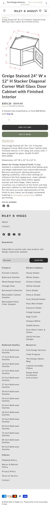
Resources (31, 345)
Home (4, 17)
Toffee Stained (33, 286)
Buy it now (25, 134)
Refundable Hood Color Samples (10, 302)
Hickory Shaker (33, 281)
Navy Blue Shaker (34, 303)
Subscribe (38, 260)
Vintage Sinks (8, 286)
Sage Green (31, 316)
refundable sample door (23, 195)
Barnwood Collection (12, 290)
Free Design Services (36, 350)
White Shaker (32, 277)
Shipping (5, 106)
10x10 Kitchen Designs (33, 337)
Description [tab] (8, 140)
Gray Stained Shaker (36, 299)
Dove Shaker (32, 290)
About (5, 222)
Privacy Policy (9, 471)
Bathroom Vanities (11, 277)
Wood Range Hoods (11, 281)
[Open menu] (4, 10)
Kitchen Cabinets (10, 273)
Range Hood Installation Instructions (32, 375)
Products (6, 268)
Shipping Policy (9, 460)
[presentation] (3, 2)
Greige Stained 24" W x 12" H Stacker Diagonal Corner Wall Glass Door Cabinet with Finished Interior (24, 21)
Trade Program (33, 354)
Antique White (33, 321)
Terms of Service (10, 476)
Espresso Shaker (34, 308)
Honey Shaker (33, 273)
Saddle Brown (33, 325)
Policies (6, 455)
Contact (6, 226)
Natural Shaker (33, 294)
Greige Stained (33, 312)
